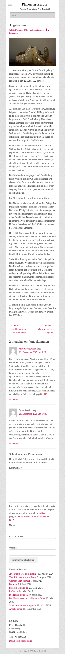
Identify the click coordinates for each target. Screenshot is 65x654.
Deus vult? (14, 584)
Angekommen (15, 609)
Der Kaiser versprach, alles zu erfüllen (27, 598)
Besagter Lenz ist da (18, 588)
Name (12, 525)
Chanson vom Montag (19, 581)
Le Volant (13, 591)
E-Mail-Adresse (17, 536)
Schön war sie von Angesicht (22, 605)
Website (12, 547)
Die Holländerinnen (18, 595)
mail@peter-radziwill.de (20, 641)
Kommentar (15, 468)
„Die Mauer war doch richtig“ (23, 574)
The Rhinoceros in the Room (22, 577)
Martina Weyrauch (27, 348)
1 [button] (45, 80)
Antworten (14, 399)
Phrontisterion (34, 4)
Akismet (43, 513)
